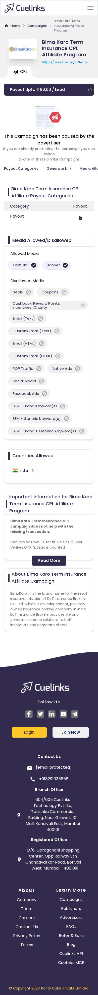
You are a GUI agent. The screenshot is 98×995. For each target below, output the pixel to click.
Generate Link (59, 168)
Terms (26, 945)
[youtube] (64, 714)
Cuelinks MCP (71, 962)
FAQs (71, 926)
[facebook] (29, 714)
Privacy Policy (26, 936)
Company (26, 900)
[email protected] (54, 767)
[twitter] (41, 714)
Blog (71, 944)
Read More (49, 560)
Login (29, 732)
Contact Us (27, 927)
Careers (27, 918)
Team (26, 909)
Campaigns (71, 899)
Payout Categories (21, 168)
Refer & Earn (71, 935)
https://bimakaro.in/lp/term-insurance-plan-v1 (65, 62)
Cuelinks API (71, 953)
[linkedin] (52, 714)
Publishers (71, 908)
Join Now (70, 732)
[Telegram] (75, 714)
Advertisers (71, 917)
